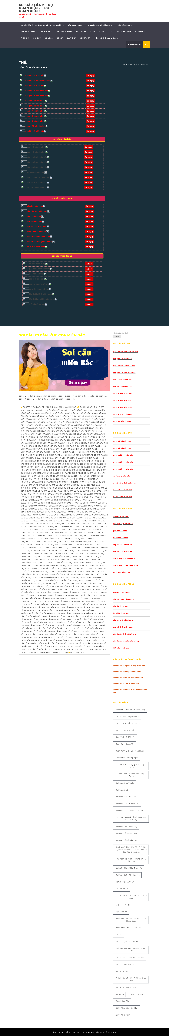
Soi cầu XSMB (122, 971)
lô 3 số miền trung (37, 304)
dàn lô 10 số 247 (80, 512)
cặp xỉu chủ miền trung (39, 284)
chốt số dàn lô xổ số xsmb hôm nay (79, 497)
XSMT (110, 31)
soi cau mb (140, 928)
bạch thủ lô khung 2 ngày (107, 38)
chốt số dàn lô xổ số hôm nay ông (60, 494)
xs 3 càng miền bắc (35, 172)
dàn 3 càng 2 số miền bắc (38, 177)
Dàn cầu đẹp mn (28, 31)
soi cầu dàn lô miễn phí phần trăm (79, 613)
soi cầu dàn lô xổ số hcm (70, 625)
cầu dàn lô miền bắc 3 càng (74, 410)
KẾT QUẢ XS (81, 31)
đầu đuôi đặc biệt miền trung (42, 299)
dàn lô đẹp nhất (77, 544)
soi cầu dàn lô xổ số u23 (64, 631)
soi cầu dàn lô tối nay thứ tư (59, 619)
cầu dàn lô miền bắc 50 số (72, 413)
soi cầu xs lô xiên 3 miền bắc (126, 684)
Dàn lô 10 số (66, 512)
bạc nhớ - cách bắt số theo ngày (130, 710)
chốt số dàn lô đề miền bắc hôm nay (81, 470)
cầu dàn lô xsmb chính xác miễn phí (77, 440)
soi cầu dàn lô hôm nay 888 (64, 595)
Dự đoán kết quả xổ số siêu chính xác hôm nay (131, 818)
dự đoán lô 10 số (39, 586)
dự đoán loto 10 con (67, 589)
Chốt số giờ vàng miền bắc (128, 716)
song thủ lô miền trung (39, 289)
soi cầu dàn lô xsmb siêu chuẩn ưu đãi (51, 646)
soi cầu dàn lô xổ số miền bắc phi (85, 628)
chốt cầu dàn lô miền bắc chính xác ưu (65, 449)
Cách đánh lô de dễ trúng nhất (129, 751)
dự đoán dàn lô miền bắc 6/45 (71, 559)
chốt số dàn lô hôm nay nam (58, 479)
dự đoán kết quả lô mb (51, 583)
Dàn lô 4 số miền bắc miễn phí (72, 541)
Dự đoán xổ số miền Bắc (126, 840)
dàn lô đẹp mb (61, 544)
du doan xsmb (122, 790)
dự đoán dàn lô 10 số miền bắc (85, 553)
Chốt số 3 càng (40, 464)
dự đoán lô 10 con (73, 583)
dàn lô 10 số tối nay (71, 529)
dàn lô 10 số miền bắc (37, 182)
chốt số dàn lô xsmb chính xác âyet (43, 503)
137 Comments (77, 652)
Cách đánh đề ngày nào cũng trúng (131, 775)
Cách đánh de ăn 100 (125, 744)
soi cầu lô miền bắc (38, 649)
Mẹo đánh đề (121, 912)
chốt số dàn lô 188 (58, 464)
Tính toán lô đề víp (63, 31)
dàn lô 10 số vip (52, 532)
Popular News (135, 44)
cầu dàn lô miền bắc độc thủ (80, 425)
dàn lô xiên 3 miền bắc (37, 162)
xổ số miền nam (123, 1015)
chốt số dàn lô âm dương (41, 467)
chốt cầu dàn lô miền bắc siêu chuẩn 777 (69, 455)
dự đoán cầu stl (62, 550)
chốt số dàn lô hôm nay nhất (41, 482)
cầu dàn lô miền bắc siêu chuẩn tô (43, 434)
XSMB (92, 31)
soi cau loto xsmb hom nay (88, 649)
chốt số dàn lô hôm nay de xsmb (78, 476)
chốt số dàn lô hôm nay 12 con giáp (62, 473)
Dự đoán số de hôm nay (126, 827)
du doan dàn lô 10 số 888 (80, 547)
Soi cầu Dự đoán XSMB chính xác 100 (131, 949)
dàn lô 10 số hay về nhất (48, 520)
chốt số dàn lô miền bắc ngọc (42, 488)
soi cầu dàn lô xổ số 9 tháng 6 (41, 625)
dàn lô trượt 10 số (57, 547)
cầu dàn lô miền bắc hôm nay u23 (42, 431)
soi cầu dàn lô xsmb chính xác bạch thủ (48, 634)
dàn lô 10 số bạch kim (52, 515)
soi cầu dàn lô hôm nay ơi (43, 601)
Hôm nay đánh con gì (125, 882)
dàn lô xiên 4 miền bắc (37, 167)
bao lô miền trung (36, 279)
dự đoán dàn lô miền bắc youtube (75, 568)
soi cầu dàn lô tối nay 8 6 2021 (86, 616)
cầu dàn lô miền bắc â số (37, 416)
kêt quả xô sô (122, 889)
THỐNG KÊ (25, 38)
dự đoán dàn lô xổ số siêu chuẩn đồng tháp (55, 580)
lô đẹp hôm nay (123, 905)
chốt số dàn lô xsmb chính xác (53, 500)
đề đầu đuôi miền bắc (37, 187)
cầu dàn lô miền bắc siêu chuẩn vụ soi (81, 434)
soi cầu (119, 935)
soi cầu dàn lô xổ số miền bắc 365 (51, 628)
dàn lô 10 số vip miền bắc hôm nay (65, 535)
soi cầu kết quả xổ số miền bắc (130, 958)
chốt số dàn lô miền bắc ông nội (74, 488)
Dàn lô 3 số (30, 541)
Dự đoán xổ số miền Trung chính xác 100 (131, 860)
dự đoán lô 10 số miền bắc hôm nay (66, 586)
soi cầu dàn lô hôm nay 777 (36, 595)
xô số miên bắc (122, 1001)
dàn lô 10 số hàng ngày (91, 518)
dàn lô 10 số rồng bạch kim (89, 526)
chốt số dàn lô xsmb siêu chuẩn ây (66, 509)
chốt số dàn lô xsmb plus (85, 506)
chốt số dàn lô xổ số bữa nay (76, 491)
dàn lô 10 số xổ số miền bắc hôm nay (43, 538)
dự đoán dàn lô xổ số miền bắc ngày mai (59, 574)
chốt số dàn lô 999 (78, 464)
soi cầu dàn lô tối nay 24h (57, 616)
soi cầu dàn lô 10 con (54, 592)
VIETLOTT (139, 31)
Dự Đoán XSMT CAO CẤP (126, 797)
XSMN (101, 31)
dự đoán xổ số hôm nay (126, 833)
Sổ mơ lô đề (46, 31)
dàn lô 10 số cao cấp (73, 515)
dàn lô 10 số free (71, 518)
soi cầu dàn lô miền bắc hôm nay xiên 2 (81, 607)
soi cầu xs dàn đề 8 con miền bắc (128, 678)
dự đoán (119, 810)
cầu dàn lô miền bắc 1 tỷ (47, 410)
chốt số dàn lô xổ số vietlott (45, 497)
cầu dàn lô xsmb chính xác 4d (63, 437)
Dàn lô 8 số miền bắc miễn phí (38, 544)
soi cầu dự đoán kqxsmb (127, 941)
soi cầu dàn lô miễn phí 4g (58, 610)
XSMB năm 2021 (136, 994)
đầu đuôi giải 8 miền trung (40, 294)
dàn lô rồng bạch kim (37, 547)
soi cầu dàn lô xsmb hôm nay (55, 640)
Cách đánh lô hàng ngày (127, 758)
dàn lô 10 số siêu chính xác (47, 529)
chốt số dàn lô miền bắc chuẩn (59, 485)
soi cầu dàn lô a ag (75, 592)
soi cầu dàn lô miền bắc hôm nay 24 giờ (46, 604)
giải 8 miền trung (36, 274)
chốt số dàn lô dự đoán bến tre (46, 470)
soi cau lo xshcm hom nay (61, 649)
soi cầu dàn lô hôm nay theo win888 (74, 601)
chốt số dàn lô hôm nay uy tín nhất (75, 482)
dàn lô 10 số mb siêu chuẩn (40, 526)
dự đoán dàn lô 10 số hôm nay (54, 553)
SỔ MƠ (60, 38)
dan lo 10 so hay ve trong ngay (77, 520)
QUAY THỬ (71, 38)
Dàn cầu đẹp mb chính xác (100, 25)
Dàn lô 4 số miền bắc (47, 541)
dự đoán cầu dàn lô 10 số (41, 550)
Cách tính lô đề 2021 (125, 737)
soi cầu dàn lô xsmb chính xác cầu (86, 634)
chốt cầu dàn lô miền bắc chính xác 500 (72, 443)
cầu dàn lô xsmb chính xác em (44, 440)
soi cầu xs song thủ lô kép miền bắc (129, 666)
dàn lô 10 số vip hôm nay (72, 532)
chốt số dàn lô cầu (65, 467)
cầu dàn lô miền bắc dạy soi (50, 425)
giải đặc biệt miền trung (39, 269)
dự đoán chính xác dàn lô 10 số (87, 550)
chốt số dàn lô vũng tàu (47, 491)
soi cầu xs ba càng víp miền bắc (127, 672)
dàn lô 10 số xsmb (70, 538)
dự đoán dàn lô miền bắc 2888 (52, 556)
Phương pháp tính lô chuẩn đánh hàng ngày (131, 919)
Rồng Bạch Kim (122, 928)
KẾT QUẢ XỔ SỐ (124, 31)
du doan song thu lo (125, 783)
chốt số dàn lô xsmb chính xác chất (79, 503)
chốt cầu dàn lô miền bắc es (48, 452)
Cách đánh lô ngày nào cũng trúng (131, 765)
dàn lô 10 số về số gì (33, 532)
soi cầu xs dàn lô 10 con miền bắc (52, 335)
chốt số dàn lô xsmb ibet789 (57, 506)
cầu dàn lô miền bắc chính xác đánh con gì (72, 419)
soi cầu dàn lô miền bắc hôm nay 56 (84, 604)
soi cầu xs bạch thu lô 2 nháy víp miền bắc (130, 691)
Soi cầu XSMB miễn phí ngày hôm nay (131, 979)
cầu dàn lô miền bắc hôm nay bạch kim (53, 428)
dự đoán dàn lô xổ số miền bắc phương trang (52, 577)
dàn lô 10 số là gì (69, 523)
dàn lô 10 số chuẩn (94, 515)
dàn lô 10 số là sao (87, 523)
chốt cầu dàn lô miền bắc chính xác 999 (68, 446)
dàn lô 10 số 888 (33, 515)
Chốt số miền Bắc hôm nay (128, 723)
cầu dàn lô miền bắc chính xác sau (66, 422)
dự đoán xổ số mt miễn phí (128, 875)
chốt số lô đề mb (51, 512)
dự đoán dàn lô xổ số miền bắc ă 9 (63, 571)
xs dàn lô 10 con (60, 652)
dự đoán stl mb (86, 589)
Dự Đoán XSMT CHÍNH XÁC (127, 804)
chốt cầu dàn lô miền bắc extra (79, 452)
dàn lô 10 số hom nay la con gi (45, 523)
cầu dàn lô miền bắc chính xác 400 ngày (70, 416)
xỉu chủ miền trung (37, 264)
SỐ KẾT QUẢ (85, 38)
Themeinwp (111, 1032)
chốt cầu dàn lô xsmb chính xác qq (58, 461)
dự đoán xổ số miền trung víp (129, 868)
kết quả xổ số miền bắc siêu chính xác (131, 896)
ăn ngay (89, 299)
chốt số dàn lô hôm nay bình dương (43, 476)
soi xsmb (120, 994)
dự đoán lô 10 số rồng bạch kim (40, 589)
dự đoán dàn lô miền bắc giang (85, 562)
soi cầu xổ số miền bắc (126, 987)
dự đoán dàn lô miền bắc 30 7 (83, 556)
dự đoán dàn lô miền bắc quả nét (41, 568)
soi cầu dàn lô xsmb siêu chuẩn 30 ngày (63, 643)
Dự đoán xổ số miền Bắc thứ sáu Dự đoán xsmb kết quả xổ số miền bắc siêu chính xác (131, 849)
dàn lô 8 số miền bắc (36, 152)
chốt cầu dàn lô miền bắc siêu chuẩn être (65, 458)
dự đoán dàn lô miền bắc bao (54, 562)
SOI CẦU (37, 38)
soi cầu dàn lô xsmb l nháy (83, 640)
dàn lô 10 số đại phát (51, 518)
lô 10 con (38, 592)
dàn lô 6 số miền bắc (36, 147)
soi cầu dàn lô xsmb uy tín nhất (86, 646)
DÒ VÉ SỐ (49, 38)
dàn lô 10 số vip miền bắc (35, 535)
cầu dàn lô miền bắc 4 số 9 (45, 413)
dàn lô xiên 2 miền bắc (37, 157)
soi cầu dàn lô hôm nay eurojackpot (57, 598)
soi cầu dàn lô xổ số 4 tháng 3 (67, 622)
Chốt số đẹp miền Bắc (125, 730)
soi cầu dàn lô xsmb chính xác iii (68, 637)
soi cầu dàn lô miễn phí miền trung (44, 613)
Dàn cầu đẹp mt (125, 25)
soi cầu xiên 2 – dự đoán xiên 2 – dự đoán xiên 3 (36, 8)
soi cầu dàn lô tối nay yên (38, 622)
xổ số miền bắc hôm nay (127, 1008)
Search (117, 336)
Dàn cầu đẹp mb (75, 25)
